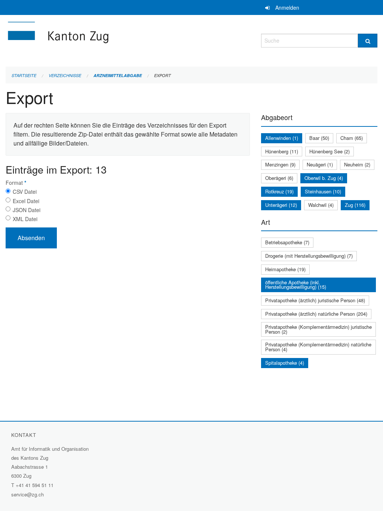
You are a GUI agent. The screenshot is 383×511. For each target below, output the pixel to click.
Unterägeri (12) (281, 204)
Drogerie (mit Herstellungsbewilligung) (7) (309, 255)
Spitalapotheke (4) (284, 362)
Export (162, 75)
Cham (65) (351, 137)
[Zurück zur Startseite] (103, 39)
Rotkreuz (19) (279, 191)
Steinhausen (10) (323, 191)
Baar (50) (319, 137)
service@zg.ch (27, 494)
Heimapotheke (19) (285, 269)
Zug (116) (355, 204)
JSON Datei (26, 210)
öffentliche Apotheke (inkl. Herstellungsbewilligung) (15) (295, 285)
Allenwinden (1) (281, 137)
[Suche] (367, 41)
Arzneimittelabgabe (118, 75)
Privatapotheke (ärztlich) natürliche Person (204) (316, 313)
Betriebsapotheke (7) (287, 242)
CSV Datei (25, 191)
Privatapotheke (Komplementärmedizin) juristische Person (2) (318, 329)
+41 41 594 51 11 (34, 485)
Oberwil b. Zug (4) (323, 177)
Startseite (24, 75)
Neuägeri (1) (320, 164)
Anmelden (287, 7)
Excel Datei (26, 201)
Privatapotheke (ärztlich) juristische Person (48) (315, 300)
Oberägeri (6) (279, 177)
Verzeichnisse (65, 75)
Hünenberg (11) (281, 151)
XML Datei (25, 219)
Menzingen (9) (280, 164)
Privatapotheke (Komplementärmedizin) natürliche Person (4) (318, 347)
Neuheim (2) (357, 164)
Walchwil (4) (321, 204)
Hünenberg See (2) (329, 151)
